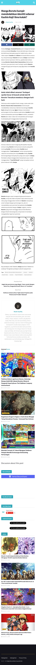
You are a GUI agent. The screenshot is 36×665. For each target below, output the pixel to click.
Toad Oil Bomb (18, 274)
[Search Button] (34, 2)
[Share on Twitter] (18, 44)
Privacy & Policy (22, 658)
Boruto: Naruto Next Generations (13, 272)
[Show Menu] (2, 2)
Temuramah (6, 375)
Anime (4, 552)
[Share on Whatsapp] (29, 44)
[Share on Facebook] (6, 44)
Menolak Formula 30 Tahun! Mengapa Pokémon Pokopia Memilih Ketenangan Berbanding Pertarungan (16, 452)
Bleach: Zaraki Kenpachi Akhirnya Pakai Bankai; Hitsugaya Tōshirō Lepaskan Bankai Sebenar (14, 557)
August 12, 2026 (6, 636)
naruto (11, 274)
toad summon (27, 274)
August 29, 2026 (6, 421)
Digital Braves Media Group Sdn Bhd (14, 661)
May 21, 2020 (18, 22)
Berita (4, 446)
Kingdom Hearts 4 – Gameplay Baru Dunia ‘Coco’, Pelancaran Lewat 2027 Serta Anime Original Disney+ (16, 608)
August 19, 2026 (6, 585)
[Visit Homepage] (18, 3)
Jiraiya (25, 272)
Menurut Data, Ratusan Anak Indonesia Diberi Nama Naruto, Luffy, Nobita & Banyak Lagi (16, 633)
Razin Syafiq (9, 22)
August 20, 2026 (6, 560)
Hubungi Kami (13, 658)
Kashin (30, 272)
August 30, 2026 (6, 387)
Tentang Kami (4, 658)
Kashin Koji (5, 274)
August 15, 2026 (6, 611)
